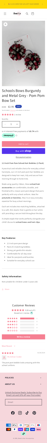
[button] (5, 13)
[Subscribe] (39, 402)
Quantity (5, 119)
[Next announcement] (42, 4)
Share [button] (7, 289)
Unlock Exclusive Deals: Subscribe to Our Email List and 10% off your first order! (23, 393)
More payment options (23, 157)
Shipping (12, 110)
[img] (8, 353)
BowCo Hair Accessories (26, 438)
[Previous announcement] (4, 4)
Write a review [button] (23, 336)
